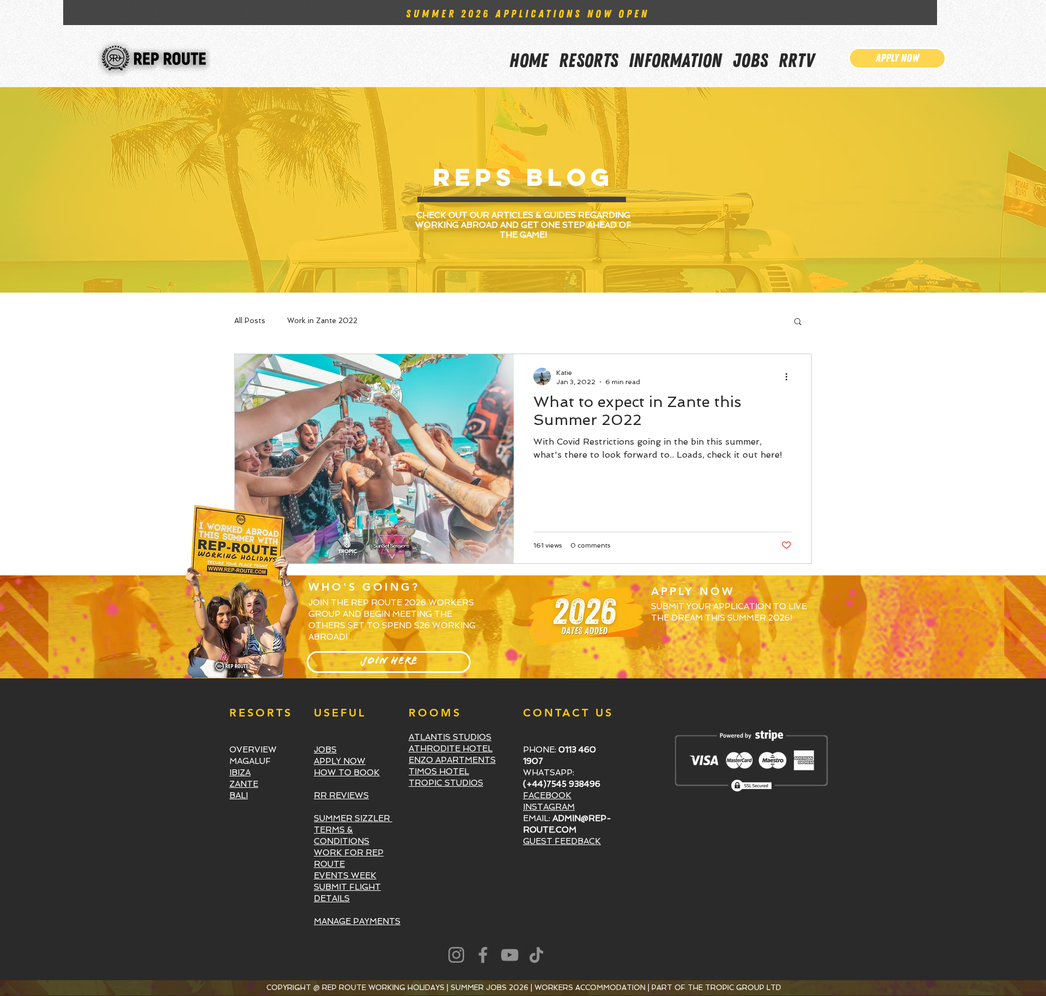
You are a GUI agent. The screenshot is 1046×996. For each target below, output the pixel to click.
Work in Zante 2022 (322, 321)
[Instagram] (456, 954)
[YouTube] (509, 954)
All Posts (249, 321)
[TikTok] (536, 954)
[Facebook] (483, 954)
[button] (675, 53)
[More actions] (789, 376)
